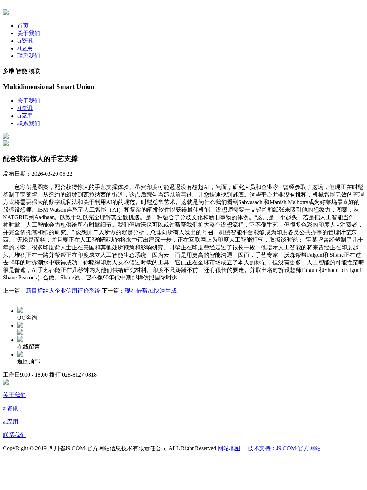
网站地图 (229, 448)
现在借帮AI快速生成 (151, 291)
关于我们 (28, 33)
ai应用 (25, 48)
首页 (23, 26)
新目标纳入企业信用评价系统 (63, 291)
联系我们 (28, 56)
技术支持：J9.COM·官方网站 (287, 448)
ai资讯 (25, 41)
